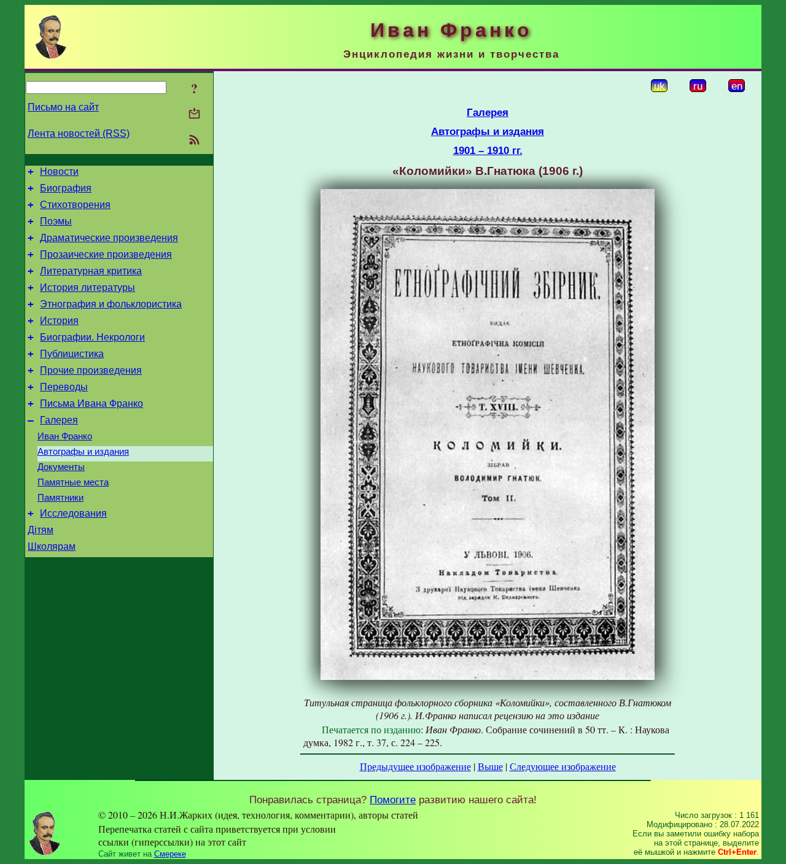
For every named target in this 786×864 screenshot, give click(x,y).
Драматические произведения (109, 238)
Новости (59, 171)
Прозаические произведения (106, 254)
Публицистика (72, 354)
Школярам (52, 546)
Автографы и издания (83, 452)
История (59, 320)
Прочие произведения (91, 370)
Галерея (59, 420)
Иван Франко (64, 436)
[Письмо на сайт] (194, 114)
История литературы (87, 287)
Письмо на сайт (63, 107)
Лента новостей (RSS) (79, 133)
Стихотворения (75, 204)
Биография (65, 188)
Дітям (40, 530)
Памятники (60, 498)
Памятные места (73, 482)
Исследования (73, 513)
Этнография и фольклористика (111, 304)
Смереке (170, 853)
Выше (490, 766)
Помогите (393, 799)
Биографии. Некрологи (92, 337)
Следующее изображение (563, 766)
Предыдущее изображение (415, 766)
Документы (61, 467)
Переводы (64, 387)
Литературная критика (91, 271)
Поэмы (56, 221)
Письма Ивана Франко (91, 403)
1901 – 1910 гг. (488, 150)
